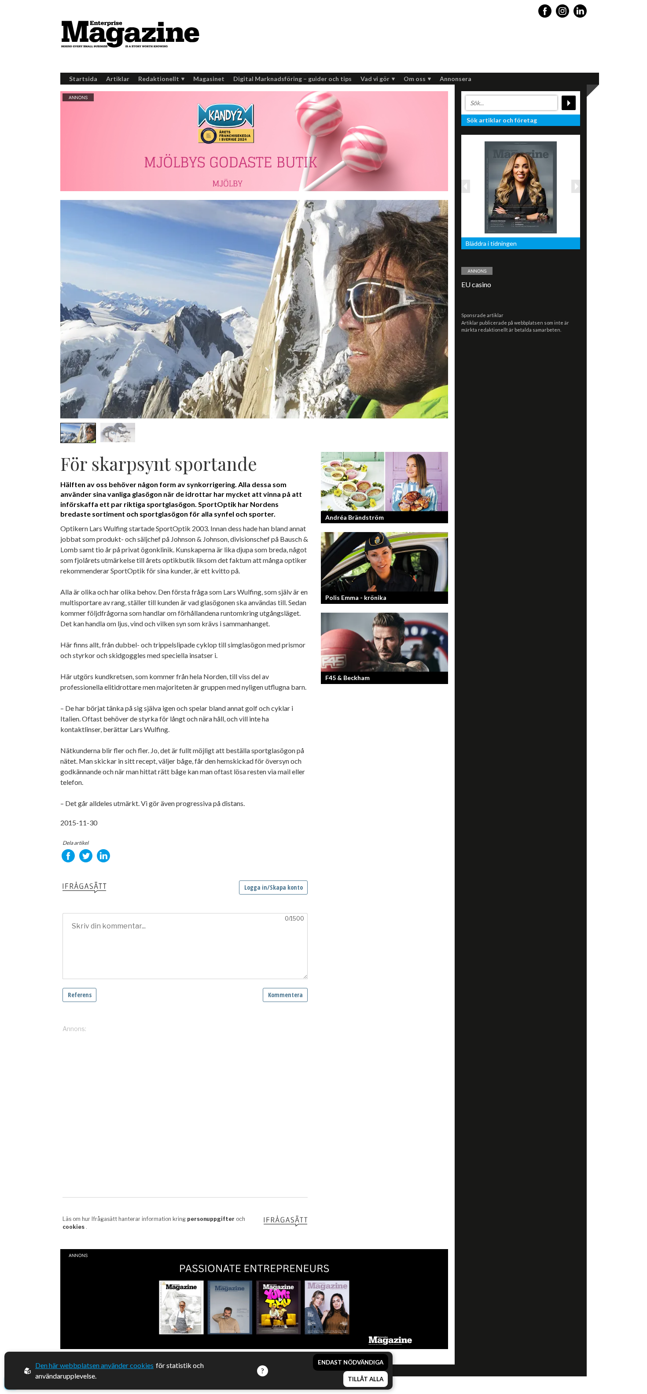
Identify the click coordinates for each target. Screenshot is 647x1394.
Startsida (83, 78)
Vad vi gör (375, 78)
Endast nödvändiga (350, 1362)
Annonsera (455, 78)
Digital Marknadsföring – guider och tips (292, 78)
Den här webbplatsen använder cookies (94, 1365)
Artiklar (117, 78)
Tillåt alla (365, 1379)
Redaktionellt (158, 78)
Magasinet (208, 78)
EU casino (476, 284)
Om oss (415, 78)
